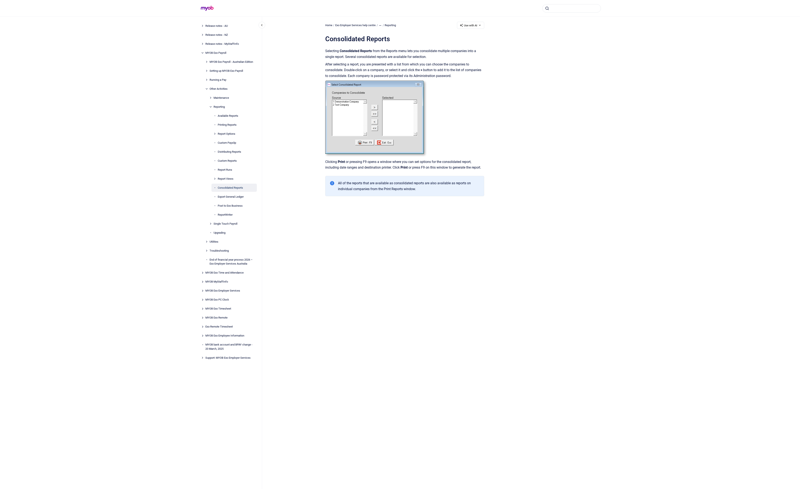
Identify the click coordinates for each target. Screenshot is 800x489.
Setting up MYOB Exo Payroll (226, 70)
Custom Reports (227, 160)
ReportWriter (225, 214)
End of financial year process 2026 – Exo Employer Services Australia (231, 261)
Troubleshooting (219, 250)
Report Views (225, 178)
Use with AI (470, 25)
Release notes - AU (216, 25)
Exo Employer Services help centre (355, 25)
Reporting (219, 106)
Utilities (214, 241)
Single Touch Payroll (225, 223)
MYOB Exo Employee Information (224, 335)
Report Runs (225, 169)
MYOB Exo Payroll (215, 52)
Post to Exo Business (230, 205)
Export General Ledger (231, 196)
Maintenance (221, 97)
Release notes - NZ (216, 34)
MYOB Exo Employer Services (222, 290)
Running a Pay (218, 79)
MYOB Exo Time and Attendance (224, 272)
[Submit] (547, 8)
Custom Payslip (227, 142)
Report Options (226, 133)
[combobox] (572, 8)
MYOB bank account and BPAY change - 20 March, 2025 (228, 346)
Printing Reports (227, 124)
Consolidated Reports (230, 187)
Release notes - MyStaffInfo (222, 43)
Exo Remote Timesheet (219, 326)
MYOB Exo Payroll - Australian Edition (231, 61)
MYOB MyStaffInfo (216, 281)
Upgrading (219, 232)
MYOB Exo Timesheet (218, 308)
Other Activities (219, 88)
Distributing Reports (229, 151)
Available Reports (228, 115)
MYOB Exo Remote (216, 317)
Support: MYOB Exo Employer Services (228, 357)
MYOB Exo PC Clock (217, 299)
